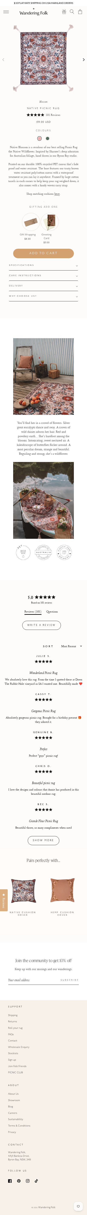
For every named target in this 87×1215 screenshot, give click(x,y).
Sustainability (15, 1119)
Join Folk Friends (17, 1066)
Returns (12, 1021)
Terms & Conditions (19, 1126)
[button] (72, 12)
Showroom (14, 1100)
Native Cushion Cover (23, 913)
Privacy (12, 1132)
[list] (43, 895)
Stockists (13, 1053)
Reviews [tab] (32, 612)
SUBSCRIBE (70, 980)
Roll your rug (15, 1028)
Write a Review (44, 627)
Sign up (12, 1060)
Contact (12, 1041)
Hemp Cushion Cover (62, 913)
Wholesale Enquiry (18, 1047)
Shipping (12, 1015)
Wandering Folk (46, 1207)
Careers (12, 1113)
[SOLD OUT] (28, 228)
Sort (49, 646)
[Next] (83, 59)
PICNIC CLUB (15, 1072)
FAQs (11, 1034)
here (57, 194)
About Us (13, 1094)
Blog (10, 1107)
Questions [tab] (52, 612)
